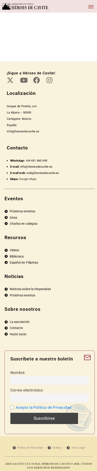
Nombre (17, 372)
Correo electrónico (26, 390)
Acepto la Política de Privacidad (43, 407)
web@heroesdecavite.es (42, 173)
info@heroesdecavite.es (36, 166)
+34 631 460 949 (36, 160)
